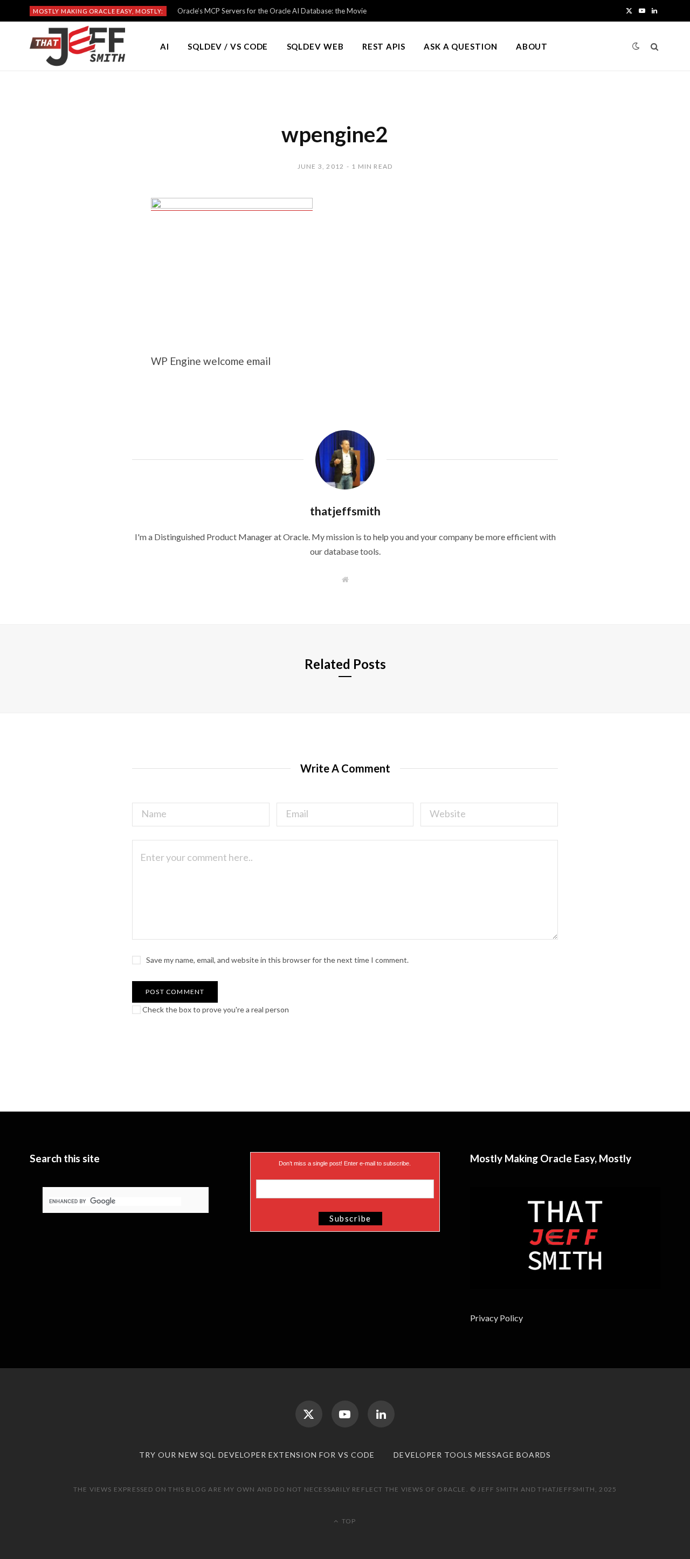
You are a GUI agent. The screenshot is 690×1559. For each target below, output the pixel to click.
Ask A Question (461, 46)
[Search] (655, 46)
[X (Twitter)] (308, 1414)
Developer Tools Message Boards (472, 1454)
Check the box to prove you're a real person (215, 1009)
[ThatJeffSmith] (77, 46)
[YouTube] (345, 1414)
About (532, 46)
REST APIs (383, 46)
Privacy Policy (497, 1318)
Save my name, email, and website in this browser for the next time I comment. (277, 959)
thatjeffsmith (345, 511)
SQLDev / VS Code (228, 46)
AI (164, 46)
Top (348, 1521)
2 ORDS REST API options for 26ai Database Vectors (260, 10)
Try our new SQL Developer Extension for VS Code (257, 1454)
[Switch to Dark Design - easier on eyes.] (636, 46)
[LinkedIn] (381, 1414)
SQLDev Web (315, 46)
